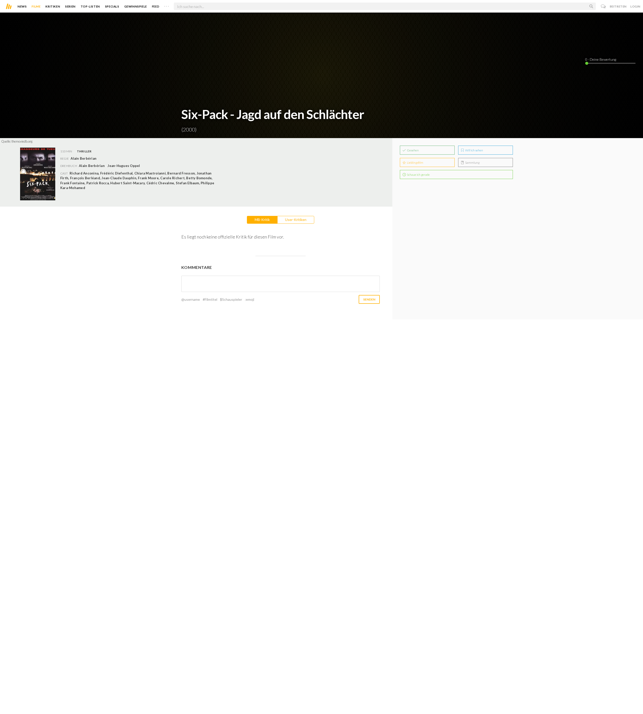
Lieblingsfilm (414, 162)
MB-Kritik (262, 219)
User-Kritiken (295, 219)
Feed (155, 6)
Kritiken (52, 6)
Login (635, 6)
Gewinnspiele (135, 6)
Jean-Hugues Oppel (124, 166)
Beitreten (618, 6)
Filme (36, 6)
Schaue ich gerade (418, 174)
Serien (70, 6)
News (22, 6)
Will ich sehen (474, 150)
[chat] (603, 6)
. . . (166, 5)
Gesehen (412, 150)
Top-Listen (90, 6)
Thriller (84, 151)
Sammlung (472, 162)
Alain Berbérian (92, 166)
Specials (112, 6)
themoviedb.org (22, 141)
